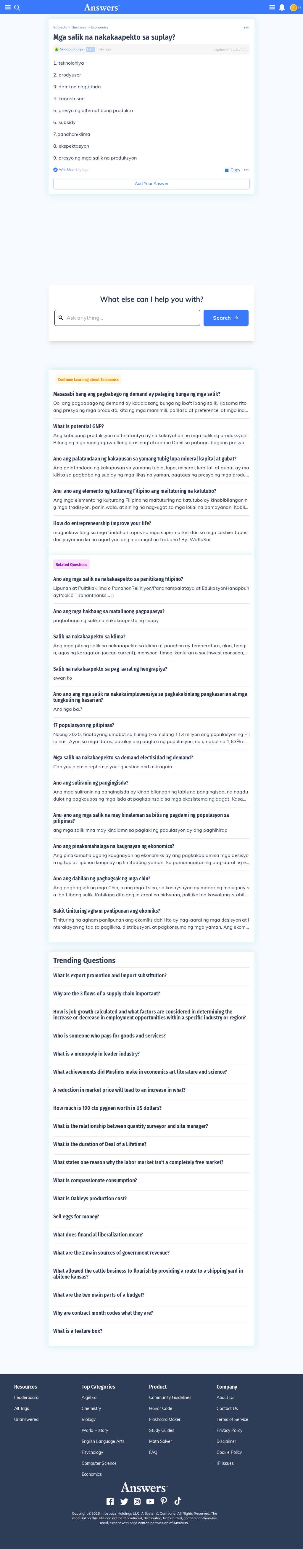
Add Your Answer (151, 183)
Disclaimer (226, 1441)
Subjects (60, 27)
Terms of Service (232, 1419)
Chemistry (91, 1408)
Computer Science (99, 1463)
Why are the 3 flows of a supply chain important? (106, 993)
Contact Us (227, 1408)
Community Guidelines (170, 1397)
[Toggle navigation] (8, 7)
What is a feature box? (77, 1331)
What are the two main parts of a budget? (98, 1295)
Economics (100, 27)
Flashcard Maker (164, 1419)
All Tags (21, 1408)
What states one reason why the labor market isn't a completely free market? (138, 1162)
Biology (89, 1419)
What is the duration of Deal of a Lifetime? (99, 1144)
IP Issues (225, 1463)
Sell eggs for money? (76, 1216)
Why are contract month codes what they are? (103, 1313)
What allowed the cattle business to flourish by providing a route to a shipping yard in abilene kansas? (148, 1274)
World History (95, 1430)
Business (79, 27)
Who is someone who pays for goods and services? (109, 1035)
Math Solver (160, 1441)
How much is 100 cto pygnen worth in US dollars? (107, 1108)
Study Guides (161, 1430)
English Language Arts (103, 1441)
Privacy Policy (229, 1430)
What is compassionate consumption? (95, 1180)
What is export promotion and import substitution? (110, 975)
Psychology (92, 1452)
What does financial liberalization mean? (98, 1234)
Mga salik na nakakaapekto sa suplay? (114, 37)
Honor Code (160, 1408)
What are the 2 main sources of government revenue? (111, 1253)
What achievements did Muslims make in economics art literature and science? (140, 1072)
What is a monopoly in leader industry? (96, 1054)
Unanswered (26, 1419)
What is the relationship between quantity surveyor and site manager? (130, 1126)
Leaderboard (26, 1397)
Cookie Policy (229, 1452)
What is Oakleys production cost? (90, 1198)
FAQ (153, 1452)
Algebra (89, 1397)
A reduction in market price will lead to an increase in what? (119, 1090)
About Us (225, 1397)
